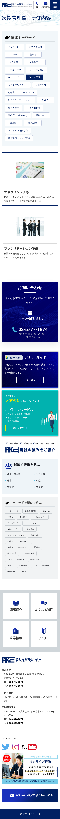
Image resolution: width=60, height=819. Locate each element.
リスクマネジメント (18, 85)
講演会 (13, 123)
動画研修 (32, 123)
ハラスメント (14, 47)
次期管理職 (34, 77)
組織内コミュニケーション (21, 92)
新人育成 (13, 62)
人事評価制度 (33, 108)
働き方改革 (13, 108)
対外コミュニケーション (20, 100)
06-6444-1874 (16, 719)
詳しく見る (30, 379)
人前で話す (41, 85)
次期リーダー (14, 77)
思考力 (45, 100)
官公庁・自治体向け (18, 115)
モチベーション (36, 70)
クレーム (13, 54)
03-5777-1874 (33, 329)
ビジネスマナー (34, 62)
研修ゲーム (41, 115)
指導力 (33, 54)
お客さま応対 (35, 47)
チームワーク (14, 70)
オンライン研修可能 (18, 130)
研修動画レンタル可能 (19, 138)
